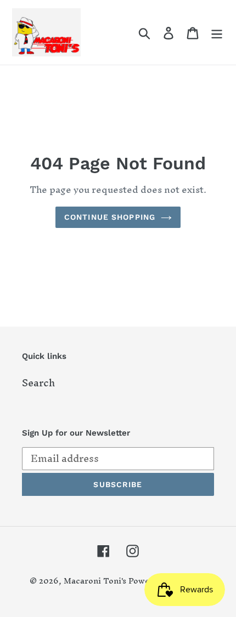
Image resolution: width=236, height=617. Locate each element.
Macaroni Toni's (95, 581)
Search (38, 383)
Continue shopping (109, 217)
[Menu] (217, 32)
